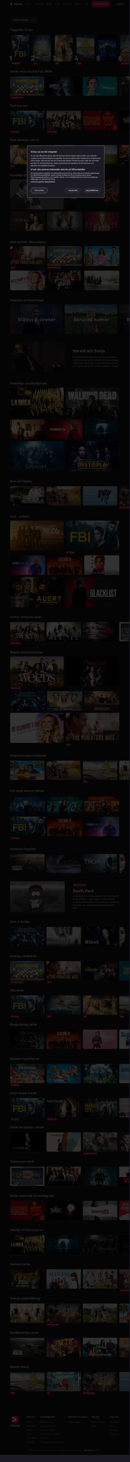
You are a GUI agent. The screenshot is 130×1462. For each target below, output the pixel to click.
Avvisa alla (73, 190)
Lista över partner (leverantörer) (43, 182)
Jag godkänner (92, 190)
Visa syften (39, 190)
